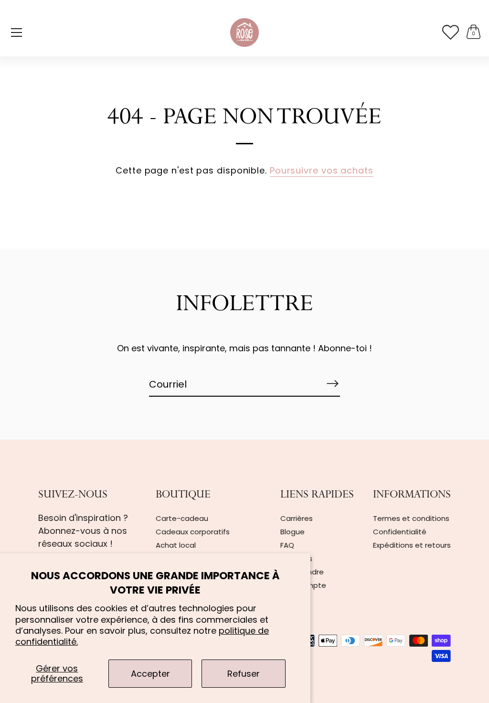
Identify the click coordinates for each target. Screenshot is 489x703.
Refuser (243, 674)
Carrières (296, 518)
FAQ (287, 545)
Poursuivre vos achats (321, 170)
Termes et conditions (411, 518)
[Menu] (16, 32)
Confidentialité (399, 532)
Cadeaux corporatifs (193, 532)
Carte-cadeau (182, 518)
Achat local (176, 545)
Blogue (292, 532)
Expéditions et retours (412, 545)
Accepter (150, 674)
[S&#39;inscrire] (332, 383)
